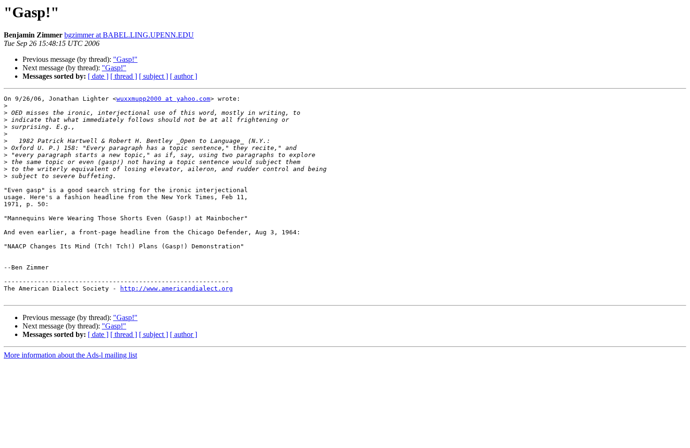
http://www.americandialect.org (176, 288)
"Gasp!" (125, 59)
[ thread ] (123, 76)
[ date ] (98, 76)
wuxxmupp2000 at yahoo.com (163, 98)
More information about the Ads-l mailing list (70, 355)
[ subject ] (153, 76)
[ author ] (183, 76)
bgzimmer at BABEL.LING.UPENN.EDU (129, 35)
